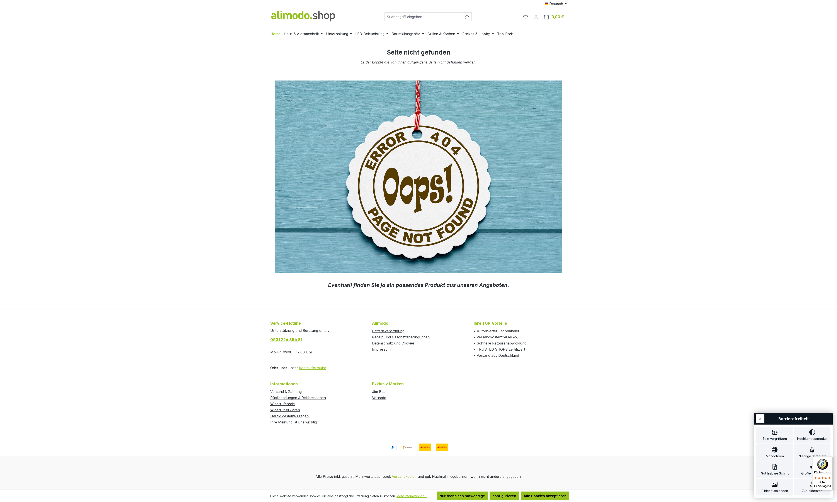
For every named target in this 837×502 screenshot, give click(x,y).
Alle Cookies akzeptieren (545, 496)
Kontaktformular (312, 368)
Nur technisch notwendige (462, 496)
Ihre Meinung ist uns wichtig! (294, 422)
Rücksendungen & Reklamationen (298, 398)
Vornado (379, 398)
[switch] (774, 435)
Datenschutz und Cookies (393, 343)
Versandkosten (404, 476)
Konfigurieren (504, 496)
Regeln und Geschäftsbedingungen (401, 337)
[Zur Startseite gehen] (303, 15)
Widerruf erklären (285, 410)
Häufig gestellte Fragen (289, 416)
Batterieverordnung (388, 331)
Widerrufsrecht (282, 404)
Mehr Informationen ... (411, 496)
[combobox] (423, 16)
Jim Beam (380, 391)
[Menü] (830, 459)
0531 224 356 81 (286, 339)
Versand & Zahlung (286, 391)
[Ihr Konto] (536, 16)
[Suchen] (466, 16)
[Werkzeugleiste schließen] (760, 418)
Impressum (381, 349)
